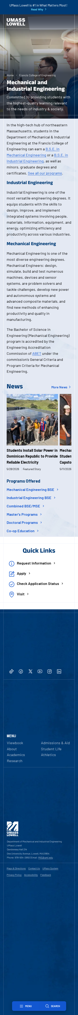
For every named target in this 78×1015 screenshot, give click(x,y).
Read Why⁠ (37, 9)
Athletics (48, 754)
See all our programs (45, 173)
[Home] (16, 22)
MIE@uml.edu (45, 857)
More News (59, 387)
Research (14, 760)
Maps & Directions (16, 868)
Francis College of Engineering (37, 75)
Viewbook (15, 742)
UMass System (50, 868)
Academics (16, 754)
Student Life (51, 749)
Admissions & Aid (55, 742)
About (12, 749)
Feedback (45, 874)
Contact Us (34, 868)
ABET (36, 353)
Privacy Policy (14, 874)
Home (10, 75)
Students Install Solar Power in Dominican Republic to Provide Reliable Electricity (32, 456)
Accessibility (31, 874)
